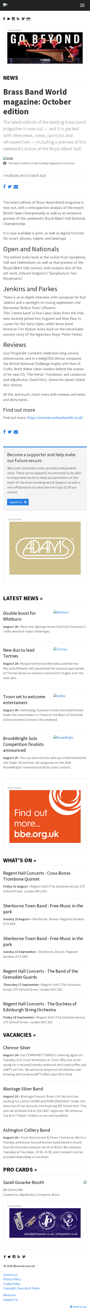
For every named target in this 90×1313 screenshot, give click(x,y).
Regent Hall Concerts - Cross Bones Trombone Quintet (37, 876)
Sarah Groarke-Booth (23, 1182)
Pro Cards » (20, 1169)
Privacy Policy (12, 1279)
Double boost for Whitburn (19, 616)
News (10, 77)
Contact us (10, 1275)
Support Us (10, 1300)
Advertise (9, 1295)
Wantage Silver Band (23, 1089)
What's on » (19, 860)
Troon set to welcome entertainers (24, 699)
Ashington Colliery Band (26, 1130)
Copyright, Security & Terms (21, 1288)
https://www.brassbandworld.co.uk (54, 417)
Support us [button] (16, 502)
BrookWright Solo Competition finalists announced (23, 744)
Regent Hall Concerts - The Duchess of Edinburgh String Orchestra (40, 1007)
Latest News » (23, 598)
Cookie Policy (12, 1284)
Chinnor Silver (17, 1048)
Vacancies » (19, 1035)
